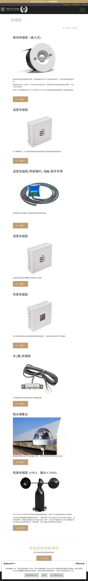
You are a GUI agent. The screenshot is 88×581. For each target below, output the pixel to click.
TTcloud (66, 5)
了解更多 (21, 99)
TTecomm (75, 5)
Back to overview (69, 28)
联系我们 (45, 558)
